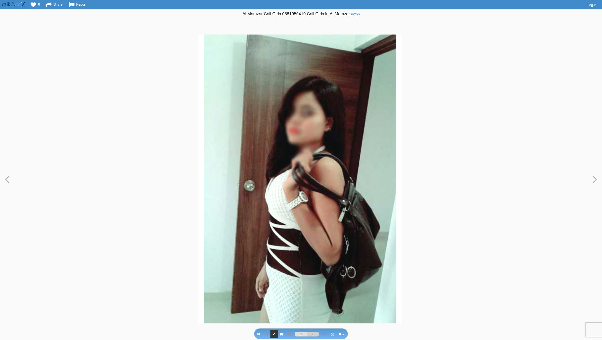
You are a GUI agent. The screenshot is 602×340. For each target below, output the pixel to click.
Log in (592, 4)
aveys (355, 14)
